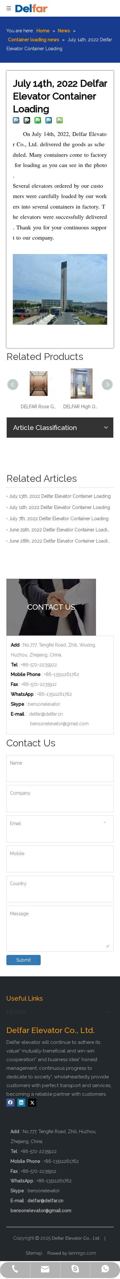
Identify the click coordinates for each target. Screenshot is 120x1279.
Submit (23, 960)
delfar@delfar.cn (46, 714)
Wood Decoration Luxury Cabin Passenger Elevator (93, 406)
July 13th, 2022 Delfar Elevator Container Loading (60, 496)
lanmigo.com (82, 1253)
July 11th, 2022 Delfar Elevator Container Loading (59, 507)
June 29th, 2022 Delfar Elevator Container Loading (60, 529)
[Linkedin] (21, 1103)
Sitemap (34, 1253)
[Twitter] (32, 1103)
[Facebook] (10, 1103)
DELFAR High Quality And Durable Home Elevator (50, 406)
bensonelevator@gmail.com (59, 723)
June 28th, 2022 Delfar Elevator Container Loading (60, 541)
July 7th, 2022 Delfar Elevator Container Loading (58, 518)
